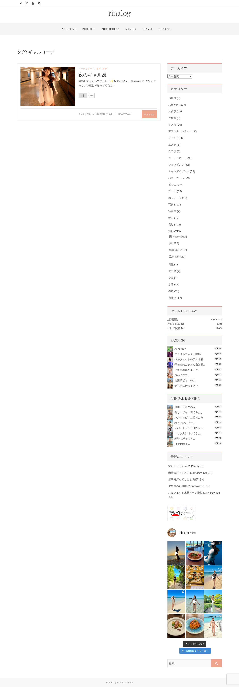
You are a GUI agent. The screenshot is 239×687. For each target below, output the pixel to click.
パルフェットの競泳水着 (188, 359)
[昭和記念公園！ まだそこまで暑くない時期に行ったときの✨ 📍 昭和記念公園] (213, 601)
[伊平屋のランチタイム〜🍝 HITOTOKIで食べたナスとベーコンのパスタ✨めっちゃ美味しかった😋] (194, 626)
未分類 (172, 271)
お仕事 (172, 98)
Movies (130, 28)
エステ (172, 144)
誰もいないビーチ (184, 422)
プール (172, 191)
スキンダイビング (178, 171)
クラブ (172, 151)
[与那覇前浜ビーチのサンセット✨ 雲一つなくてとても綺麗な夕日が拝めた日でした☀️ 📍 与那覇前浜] (176, 553)
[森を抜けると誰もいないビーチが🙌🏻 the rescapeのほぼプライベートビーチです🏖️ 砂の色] (176, 577)
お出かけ (173, 104)
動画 (171, 217)
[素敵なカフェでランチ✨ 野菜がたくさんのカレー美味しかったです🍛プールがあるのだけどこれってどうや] (194, 553)
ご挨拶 (172, 118)
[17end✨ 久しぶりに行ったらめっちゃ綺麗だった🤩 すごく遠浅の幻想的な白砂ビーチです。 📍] (194, 601)
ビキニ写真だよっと (186, 370)
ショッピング (176, 164)
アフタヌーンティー (180, 131)
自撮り (172, 297)
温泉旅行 (174, 256)
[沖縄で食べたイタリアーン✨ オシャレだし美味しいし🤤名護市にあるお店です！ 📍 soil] (176, 626)
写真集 (172, 211)
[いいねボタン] (83, 95)
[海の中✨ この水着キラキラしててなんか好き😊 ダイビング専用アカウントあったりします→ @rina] (213, 553)
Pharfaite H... (182, 443)
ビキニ (172, 184)
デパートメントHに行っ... (189, 428)
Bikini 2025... (181, 375)
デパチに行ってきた (186, 385)
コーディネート (86, 68)
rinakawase (124, 113)
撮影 (105, 68)
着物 (171, 291)
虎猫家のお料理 (177, 486)
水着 (171, 284)
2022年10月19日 (104, 113)
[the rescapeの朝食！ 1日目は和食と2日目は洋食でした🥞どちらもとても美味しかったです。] (194, 577)
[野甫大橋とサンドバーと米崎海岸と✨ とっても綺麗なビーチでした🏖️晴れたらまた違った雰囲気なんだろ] (213, 626)
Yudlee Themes (125, 682)
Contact (165, 28)
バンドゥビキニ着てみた (188, 417)
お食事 (172, 111)
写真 (98, 68)
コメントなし (85, 113)
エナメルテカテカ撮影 (187, 354)
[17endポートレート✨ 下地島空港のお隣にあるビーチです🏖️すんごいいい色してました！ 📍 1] (176, 601)
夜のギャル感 (93, 75)
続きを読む (149, 114)
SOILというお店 (177, 466)
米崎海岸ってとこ (184, 438)
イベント (173, 138)
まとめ (172, 124)
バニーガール (176, 178)
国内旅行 (174, 236)
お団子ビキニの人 (184, 380)
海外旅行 (174, 250)
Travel (147, 28)
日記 (171, 264)
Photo (87, 28)
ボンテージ (174, 198)
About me (69, 28)
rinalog (119, 13)
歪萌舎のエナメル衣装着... (189, 364)
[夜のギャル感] (47, 87)
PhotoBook (110, 28)
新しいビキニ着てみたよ (188, 412)
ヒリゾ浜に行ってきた (187, 433)
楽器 (171, 277)
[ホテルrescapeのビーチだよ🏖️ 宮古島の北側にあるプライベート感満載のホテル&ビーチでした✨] (213, 577)
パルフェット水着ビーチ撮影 (185, 492)
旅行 (171, 231)
